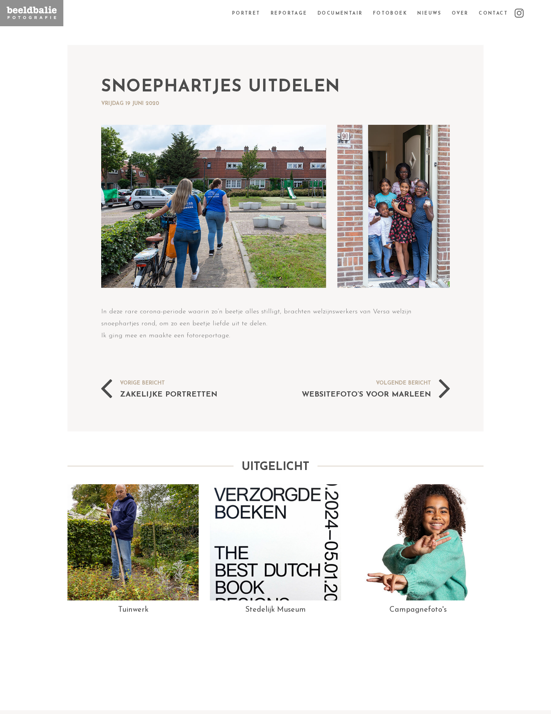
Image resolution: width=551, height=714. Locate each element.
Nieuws (429, 13)
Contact (493, 13)
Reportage (289, 13)
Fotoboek (390, 13)
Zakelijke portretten (168, 394)
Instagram (532, 13)
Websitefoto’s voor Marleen (366, 394)
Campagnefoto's (418, 610)
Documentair (339, 13)
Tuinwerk (133, 610)
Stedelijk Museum (275, 610)
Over (460, 13)
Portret (246, 13)
